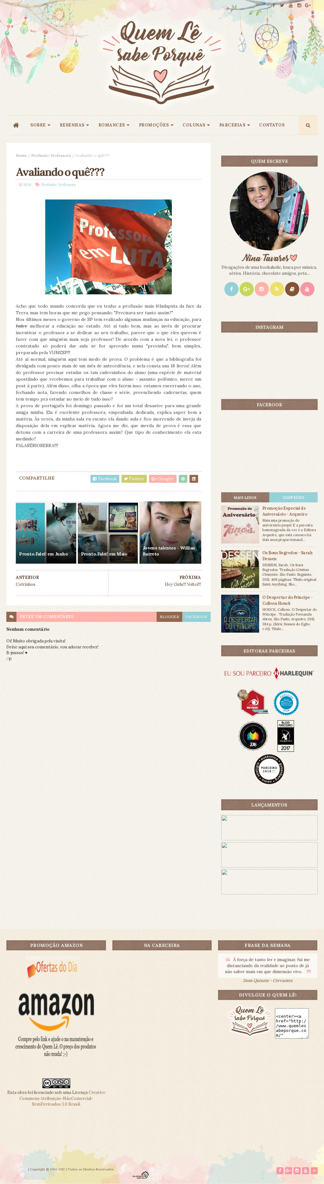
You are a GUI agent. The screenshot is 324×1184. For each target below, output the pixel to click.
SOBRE (38, 125)
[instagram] (299, 5)
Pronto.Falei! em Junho (43, 554)
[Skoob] (292, 289)
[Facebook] (231, 289)
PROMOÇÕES (154, 125)
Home (21, 155)
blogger (169, 616)
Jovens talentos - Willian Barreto (169, 551)
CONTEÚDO (293, 497)
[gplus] (307, 5)
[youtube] (290, 5)
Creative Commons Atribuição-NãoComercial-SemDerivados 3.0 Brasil (62, 1098)
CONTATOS (271, 125)
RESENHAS (72, 125)
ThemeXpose (16, 1169)
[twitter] (282, 5)
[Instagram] (262, 289)
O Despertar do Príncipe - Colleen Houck (287, 600)
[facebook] (273, 5)
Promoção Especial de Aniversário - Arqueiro (284, 511)
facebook (196, 616)
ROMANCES (111, 125)
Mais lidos (245, 497)
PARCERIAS (232, 125)
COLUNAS (194, 125)
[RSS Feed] (277, 289)
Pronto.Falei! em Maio (104, 554)
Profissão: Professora (51, 155)
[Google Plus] (247, 289)
